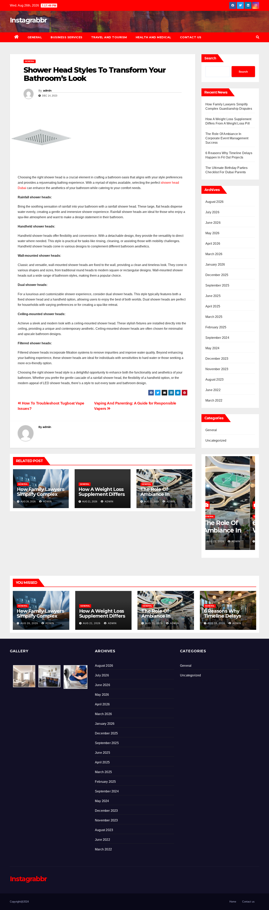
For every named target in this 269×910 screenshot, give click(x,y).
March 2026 (213, 254)
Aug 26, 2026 (29, 623)
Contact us (190, 37)
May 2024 (212, 348)
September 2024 (217, 337)
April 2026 (212, 243)
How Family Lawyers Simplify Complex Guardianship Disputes (40, 496)
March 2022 (213, 400)
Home (232, 901)
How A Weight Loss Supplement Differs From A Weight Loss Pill (102, 496)
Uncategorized (215, 440)
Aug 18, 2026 (220, 541)
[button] (257, 37)
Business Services (67, 37)
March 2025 (213, 316)
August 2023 (214, 379)
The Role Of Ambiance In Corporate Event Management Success (226, 138)
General (35, 37)
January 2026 (215, 264)
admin (47, 90)
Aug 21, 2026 (91, 623)
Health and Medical (153, 37)
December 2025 (216, 275)
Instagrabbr (28, 20)
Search (210, 58)
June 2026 (213, 222)
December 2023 (216, 358)
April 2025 (212, 306)
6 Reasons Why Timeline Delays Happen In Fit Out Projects (224, 618)
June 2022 (213, 390)
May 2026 (212, 233)
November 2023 (216, 369)
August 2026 (214, 201)
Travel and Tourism (109, 37)
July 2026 (212, 212)
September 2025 (217, 285)
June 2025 (213, 296)
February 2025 (215, 327)
